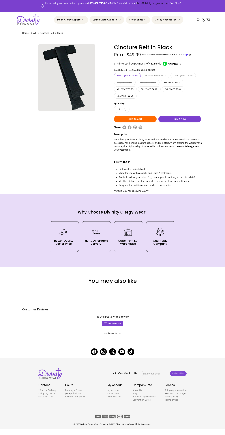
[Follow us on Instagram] (103, 351)
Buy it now (180, 119)
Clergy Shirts (136, 19)
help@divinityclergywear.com (152, 3)
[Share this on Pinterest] (135, 127)
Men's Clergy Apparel (69, 19)
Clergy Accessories (165, 19)
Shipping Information (176, 390)
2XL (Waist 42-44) (148, 82)
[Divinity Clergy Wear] (28, 19)
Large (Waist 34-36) (183, 75)
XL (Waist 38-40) (124, 82)
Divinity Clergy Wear (89, 424)
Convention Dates (142, 399)
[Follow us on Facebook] (94, 351)
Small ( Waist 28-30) (127, 75)
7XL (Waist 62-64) (125, 95)
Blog (135, 393)
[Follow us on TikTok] (131, 351)
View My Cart (114, 396)
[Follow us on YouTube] (121, 351)
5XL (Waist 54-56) (149, 89)
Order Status (114, 393)
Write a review (112, 323)
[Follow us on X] (112, 351)
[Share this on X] (124, 127)
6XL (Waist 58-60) (173, 89)
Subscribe (178, 373)
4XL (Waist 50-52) (125, 89)
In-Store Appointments (144, 396)
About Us (137, 390)
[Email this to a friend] (140, 127)
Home (25, 33)
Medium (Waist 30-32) (155, 75)
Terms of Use (171, 399)
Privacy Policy (171, 396)
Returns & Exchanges (175, 393)
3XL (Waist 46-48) (172, 82)
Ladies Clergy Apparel (105, 19)
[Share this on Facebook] (129, 127)
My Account (113, 390)
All (34, 33)
